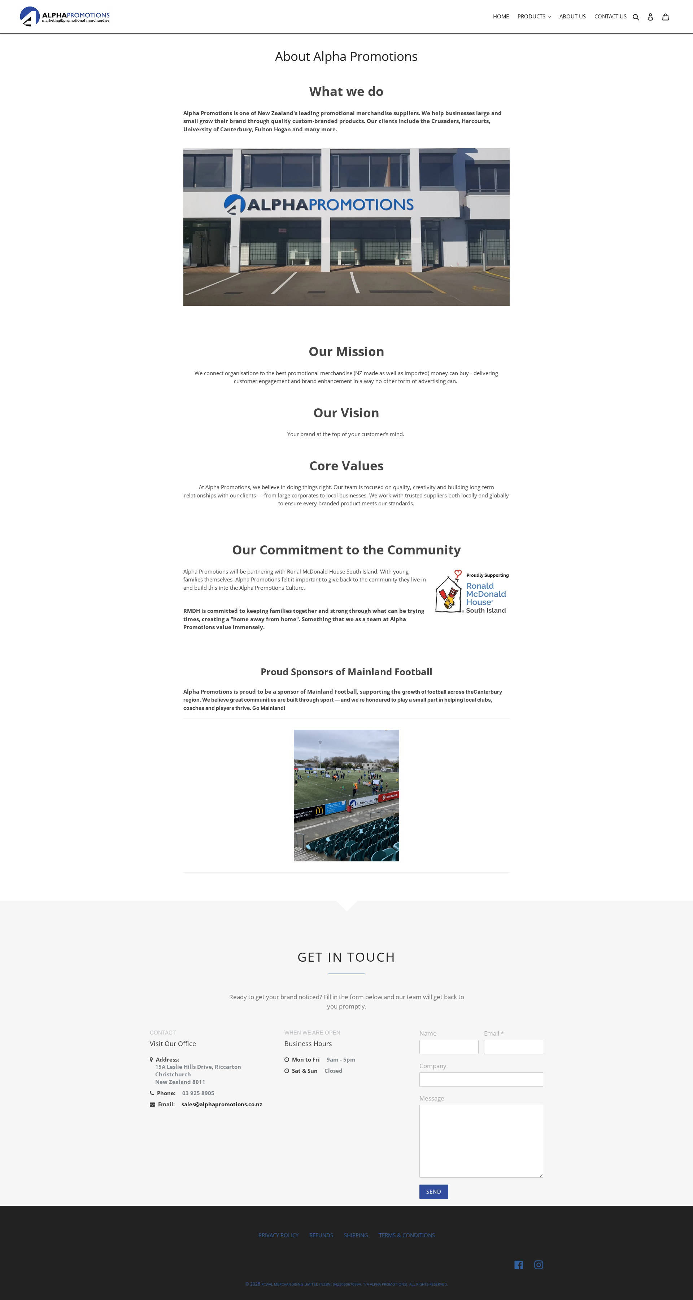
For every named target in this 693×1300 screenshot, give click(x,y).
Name (428, 1033)
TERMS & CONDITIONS (407, 1235)
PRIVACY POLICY (278, 1235)
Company (432, 1066)
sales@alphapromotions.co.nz (222, 1104)
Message (431, 1098)
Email (494, 1033)
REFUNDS (321, 1235)
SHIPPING (356, 1235)
